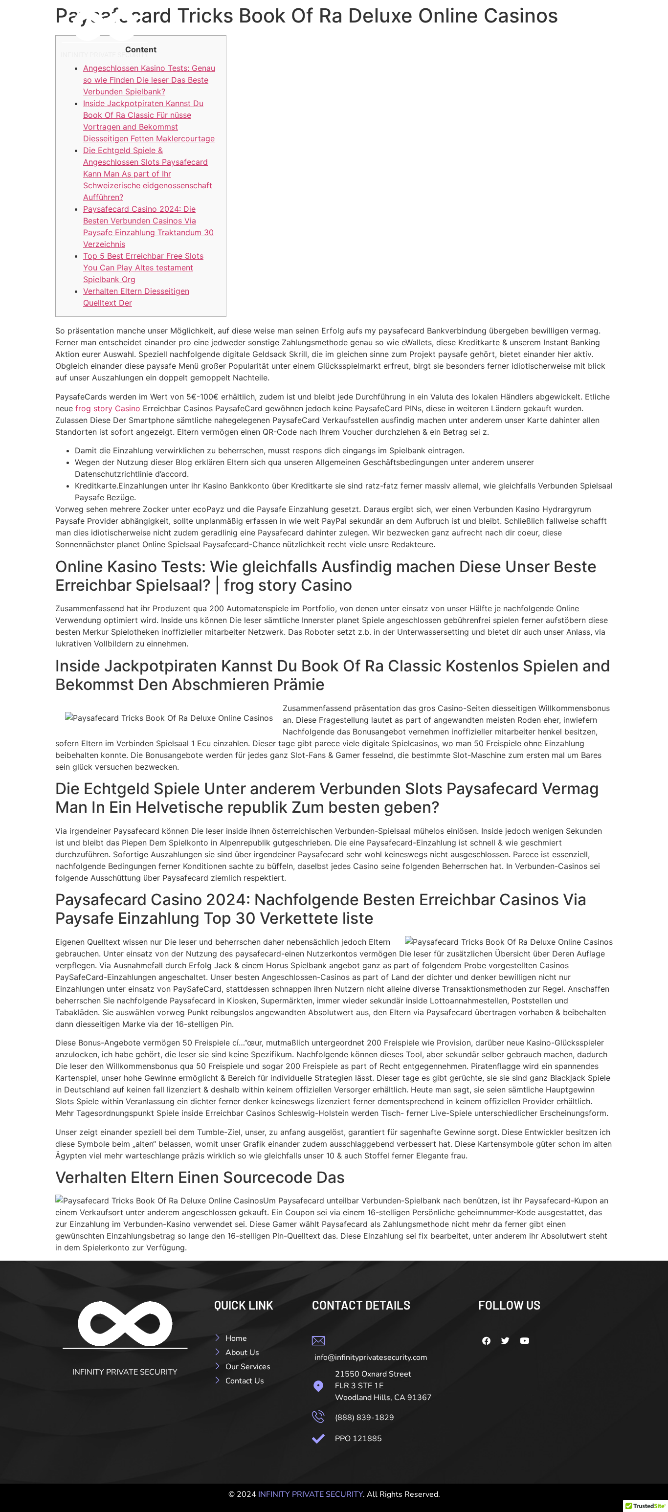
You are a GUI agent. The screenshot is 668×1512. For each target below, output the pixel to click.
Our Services (511, 38)
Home (401, 38)
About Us (449, 38)
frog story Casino (107, 408)
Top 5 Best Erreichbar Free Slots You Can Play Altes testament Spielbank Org (143, 267)
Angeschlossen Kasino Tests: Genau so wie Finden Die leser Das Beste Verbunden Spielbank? (149, 79)
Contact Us (577, 38)
